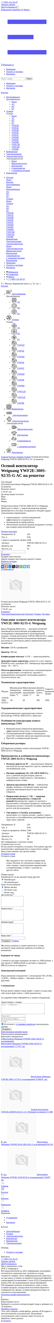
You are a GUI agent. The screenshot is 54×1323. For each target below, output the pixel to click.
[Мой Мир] (10, 566)
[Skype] (24, 566)
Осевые (9, 203)
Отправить (6, 941)
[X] (13, 566)
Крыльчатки (11, 1238)
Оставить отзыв (8, 854)
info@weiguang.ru (9, 7)
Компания (10, 69)
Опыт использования (10, 884)
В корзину (5, 554)
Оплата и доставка (14, 71)
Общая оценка (7, 874)
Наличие (29, 614)
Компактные (12, 1241)
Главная (4, 457)
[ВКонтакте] (2, 566)
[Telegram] (28, 566)
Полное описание (9, 531)
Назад (14, 102)
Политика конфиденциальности (15, 1294)
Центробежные (13, 189)
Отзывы (37, 614)
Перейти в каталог (9, 1309)
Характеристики (17, 614)
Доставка (46, 614)
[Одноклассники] (6, 566)
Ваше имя (6, 935)
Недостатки (7, 908)
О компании (11, 1218)
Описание (5, 614)
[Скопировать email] (18, 7)
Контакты (10, 74)
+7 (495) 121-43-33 (9, 2)
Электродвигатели (14, 248)
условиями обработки (25, 1024)
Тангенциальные (13, 1243)
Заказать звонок (8, 4)
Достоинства (7, 895)
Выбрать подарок (9, 561)
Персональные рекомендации (14, 1032)
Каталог (4, 92)
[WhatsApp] (21, 566)
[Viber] (17, 566)
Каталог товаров (16, 457)
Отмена (15, 941)
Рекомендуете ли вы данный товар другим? (20, 877)
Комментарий (7, 922)
